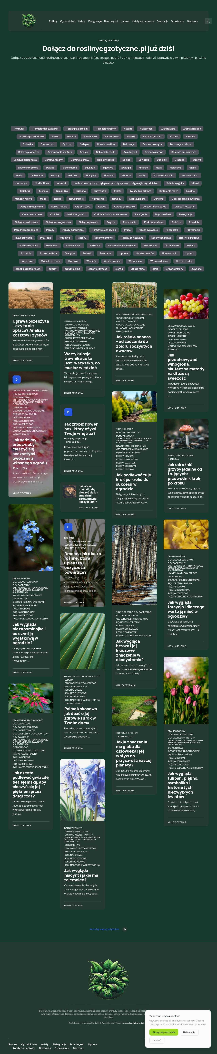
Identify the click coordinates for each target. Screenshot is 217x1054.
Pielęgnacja (185, 214)
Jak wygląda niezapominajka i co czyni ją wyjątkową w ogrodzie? (29, 633)
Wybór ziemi (135, 261)
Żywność (196, 268)
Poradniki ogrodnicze (26, 229)
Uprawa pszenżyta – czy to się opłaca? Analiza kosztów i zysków (31, 328)
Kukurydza (62, 191)
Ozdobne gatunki (76, 214)
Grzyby (55, 175)
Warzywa (73, 261)
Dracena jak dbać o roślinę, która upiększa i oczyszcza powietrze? (82, 563)
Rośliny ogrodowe (189, 237)
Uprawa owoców (145, 253)
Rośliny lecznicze (161, 237)
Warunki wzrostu (50, 261)
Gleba (192, 167)
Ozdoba (54, 214)
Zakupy (52, 268)
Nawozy (116, 198)
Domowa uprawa (154, 152)
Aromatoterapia (192, 128)
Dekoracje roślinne (180, 144)
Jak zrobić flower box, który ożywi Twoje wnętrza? (81, 428)
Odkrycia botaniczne (31, 206)
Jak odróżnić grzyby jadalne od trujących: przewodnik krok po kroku (185, 474)
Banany (131, 136)
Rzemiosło (52, 245)
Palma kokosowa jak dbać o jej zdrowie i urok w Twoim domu (80, 715)
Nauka (57, 198)
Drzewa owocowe (28, 167)
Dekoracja (128, 144)
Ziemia (119, 268)
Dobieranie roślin (105, 152)
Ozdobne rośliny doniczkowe (110, 214)
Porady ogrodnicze (73, 229)
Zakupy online (72, 268)
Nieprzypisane (137, 198)
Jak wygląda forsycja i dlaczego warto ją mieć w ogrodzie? (186, 609)
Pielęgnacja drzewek (26, 222)
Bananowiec (112, 136)
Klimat (195, 183)
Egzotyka (108, 167)
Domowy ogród (105, 159)
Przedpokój (172, 229)
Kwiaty (118, 191)
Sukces (191, 245)
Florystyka (175, 167)
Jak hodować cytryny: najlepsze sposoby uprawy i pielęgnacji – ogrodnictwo (116, 183)
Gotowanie (37, 175)
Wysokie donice (159, 261)
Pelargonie (141, 214)
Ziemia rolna (138, 268)
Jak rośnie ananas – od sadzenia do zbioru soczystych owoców (134, 343)
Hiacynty (91, 175)
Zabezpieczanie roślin (28, 268)
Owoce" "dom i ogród (154, 206)
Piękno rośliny (163, 214)
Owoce (102, 206)
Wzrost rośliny (184, 261)
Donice (126, 159)
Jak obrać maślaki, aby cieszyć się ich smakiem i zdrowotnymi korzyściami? (88, 494)
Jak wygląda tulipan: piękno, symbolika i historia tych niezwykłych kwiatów (183, 785)
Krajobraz (24, 191)
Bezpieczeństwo (152, 136)
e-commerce (70, 167)
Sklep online (150, 245)
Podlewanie (129, 222)
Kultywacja (100, 191)
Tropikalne (105, 253)
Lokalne (190, 191)
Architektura (168, 128)
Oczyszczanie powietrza (185, 198)
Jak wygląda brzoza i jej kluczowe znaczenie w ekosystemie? (130, 650)
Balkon (55, 136)
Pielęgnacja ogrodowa (58, 222)
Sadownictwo (73, 245)
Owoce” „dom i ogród (127, 321)
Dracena (179, 159)
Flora (159, 167)
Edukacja (90, 167)
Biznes (174, 136)
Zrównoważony (174, 268)
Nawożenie (98, 198)
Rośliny (82, 237)
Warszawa (27, 261)
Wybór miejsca (112, 261)
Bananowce (90, 136)
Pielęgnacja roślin (88, 222)
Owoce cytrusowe (124, 206)
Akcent (128, 128)
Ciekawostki (47, 144)
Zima (155, 268)
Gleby (19, 175)
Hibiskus (108, 175)
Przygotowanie (23, 237)
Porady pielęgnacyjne (104, 229)
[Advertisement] (108, 95)
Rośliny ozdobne (28, 245)
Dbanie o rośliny (106, 144)
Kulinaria (81, 191)
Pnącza (111, 222)
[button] (208, 21)
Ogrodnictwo (82, 206)
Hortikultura (41, 183)
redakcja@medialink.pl (137, 1023)
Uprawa (124, 253)
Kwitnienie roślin (168, 191)
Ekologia (126, 167)
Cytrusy (67, 144)
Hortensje (21, 183)
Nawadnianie (76, 198)
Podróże (176, 222)
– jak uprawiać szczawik (45, 128)
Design (84, 152)
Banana (71, 136)
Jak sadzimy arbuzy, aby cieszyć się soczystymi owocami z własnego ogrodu (30, 451)
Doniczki (162, 159)
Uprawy (189, 253)
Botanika (28, 144)
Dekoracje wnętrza (28, 152)
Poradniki (194, 222)
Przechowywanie (148, 229)
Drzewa (196, 159)
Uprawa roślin (169, 253)
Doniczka (144, 159)
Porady (50, 229)
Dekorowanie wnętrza (59, 152)
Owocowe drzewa (32, 214)
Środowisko (172, 245)
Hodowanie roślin (163, 175)
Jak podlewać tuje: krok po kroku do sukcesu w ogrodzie (134, 481)
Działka (50, 167)
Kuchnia (43, 191)
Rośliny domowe (103, 237)
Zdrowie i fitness (97, 268)
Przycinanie (193, 229)
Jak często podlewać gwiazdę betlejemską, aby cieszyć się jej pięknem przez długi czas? (31, 784)
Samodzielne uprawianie (122, 245)
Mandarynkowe (23, 198)
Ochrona (159, 198)
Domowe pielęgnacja (25, 159)
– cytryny (19, 128)
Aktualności (146, 128)
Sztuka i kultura (48, 253)
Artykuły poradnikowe (31, 136)
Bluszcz (190, 136)
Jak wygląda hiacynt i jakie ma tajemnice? (81, 875)
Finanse (143, 167)
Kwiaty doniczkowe (140, 191)
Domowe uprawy (80, 159)
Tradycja (70, 253)
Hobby (142, 175)
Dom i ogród (130, 152)
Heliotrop (72, 175)
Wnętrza (91, 261)
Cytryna (84, 144)
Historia (126, 175)
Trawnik (87, 253)
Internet (61, 183)
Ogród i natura (59, 206)
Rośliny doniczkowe (132, 237)
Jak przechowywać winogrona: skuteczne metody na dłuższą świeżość (186, 366)
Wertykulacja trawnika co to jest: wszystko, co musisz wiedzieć (82, 360)
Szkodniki (26, 253)
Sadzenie (95, 245)
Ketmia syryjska (175, 183)
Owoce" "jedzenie (184, 206)
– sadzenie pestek (106, 128)
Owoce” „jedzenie (125, 324)
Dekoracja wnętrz (152, 144)
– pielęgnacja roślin (76, 128)
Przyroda (45, 237)
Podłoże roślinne (153, 222)
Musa (43, 198)
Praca (127, 229)
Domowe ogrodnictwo (183, 152)
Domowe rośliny (54, 159)
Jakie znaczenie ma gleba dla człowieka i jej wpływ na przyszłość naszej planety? (133, 753)
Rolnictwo (64, 237)
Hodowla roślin (190, 175)
